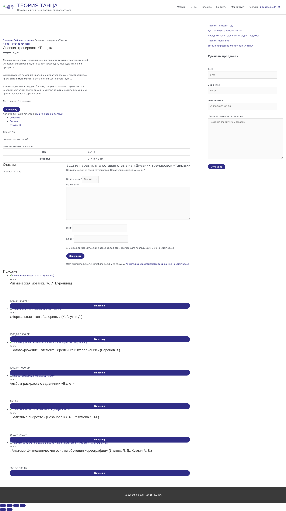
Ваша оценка (74, 179)
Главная (7, 40)
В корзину (11, 109)
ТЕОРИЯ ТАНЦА (37, 5)
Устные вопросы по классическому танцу (230, 45)
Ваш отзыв (72, 184)
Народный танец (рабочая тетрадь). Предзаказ (233, 35)
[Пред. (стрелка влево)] (3, 509)
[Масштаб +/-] (3, 505)
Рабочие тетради (23, 40)
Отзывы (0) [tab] (15, 125)
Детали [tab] (14, 121)
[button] (279, 7)
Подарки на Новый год (220, 25)
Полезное (206, 6)
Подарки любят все (218, 40)
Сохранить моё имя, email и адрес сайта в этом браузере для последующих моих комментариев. (121, 247)
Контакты (221, 6)
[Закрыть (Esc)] (23, 505)
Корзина (253, 6)
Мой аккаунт (237, 6)
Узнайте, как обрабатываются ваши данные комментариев (157, 263)
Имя (69, 228)
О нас (193, 6)
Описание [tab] (15, 117)
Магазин (181, 6)
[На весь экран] (10, 505)
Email (70, 238)
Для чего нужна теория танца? (225, 30)
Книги (6, 43)
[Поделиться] (16, 505)
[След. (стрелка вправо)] (10, 509)
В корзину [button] (99, 305)
